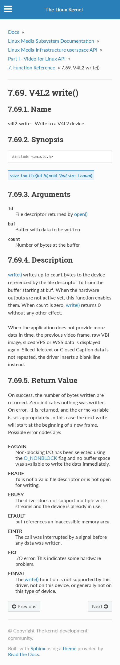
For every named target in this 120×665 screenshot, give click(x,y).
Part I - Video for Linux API (37, 58)
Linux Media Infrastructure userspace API (52, 50)
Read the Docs (23, 654)
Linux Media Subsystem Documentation (51, 41)
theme (69, 648)
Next (98, 606)
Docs (13, 32)
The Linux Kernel (64, 9)
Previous (26, 606)
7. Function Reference (31, 67)
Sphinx (37, 648)
